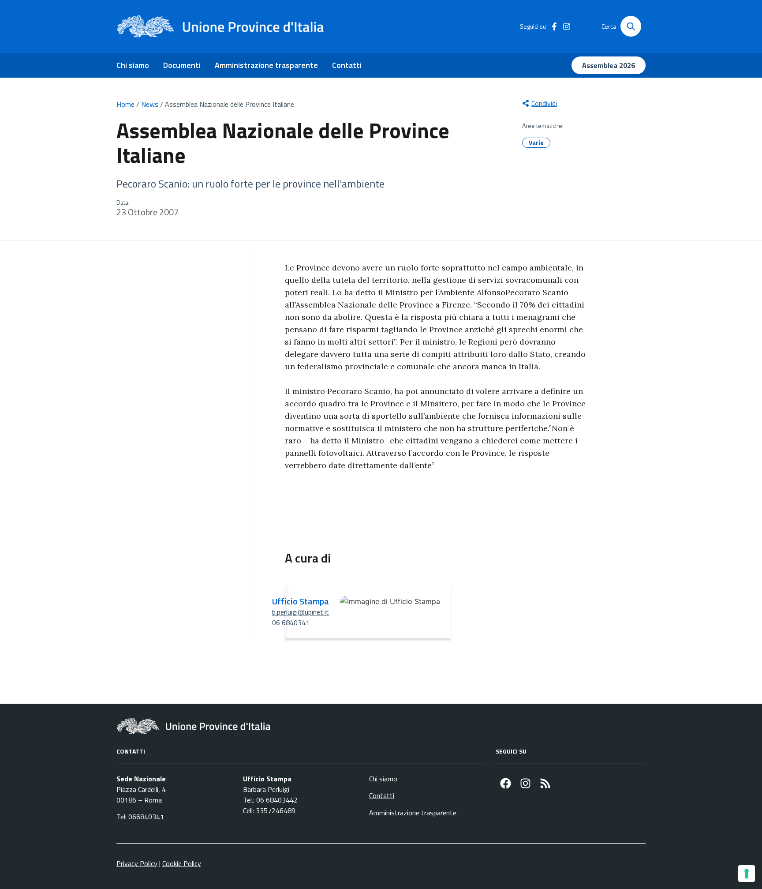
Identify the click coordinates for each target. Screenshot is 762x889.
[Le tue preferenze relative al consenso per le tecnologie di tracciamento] (746, 873)
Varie (536, 142)
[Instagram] (525, 783)
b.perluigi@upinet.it (300, 612)
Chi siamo (132, 65)
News (149, 104)
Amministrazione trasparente (266, 65)
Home (125, 104)
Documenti (182, 65)
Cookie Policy (181, 863)
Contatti (347, 65)
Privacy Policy (136, 863)
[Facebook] (505, 783)
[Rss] (545, 783)
